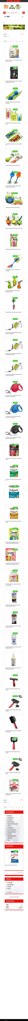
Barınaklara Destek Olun (11, 836)
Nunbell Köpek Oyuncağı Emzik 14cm (13, 249)
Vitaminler (9, 826)
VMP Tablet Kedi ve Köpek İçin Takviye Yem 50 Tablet (13, 585)
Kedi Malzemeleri (10, 817)
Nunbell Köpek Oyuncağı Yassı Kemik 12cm (13, 124)
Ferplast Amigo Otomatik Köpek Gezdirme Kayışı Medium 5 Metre (14, 354)
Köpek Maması (10, 820)
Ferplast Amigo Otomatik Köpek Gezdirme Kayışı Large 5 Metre (14, 333)
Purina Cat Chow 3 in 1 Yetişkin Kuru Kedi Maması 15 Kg (14, 61)
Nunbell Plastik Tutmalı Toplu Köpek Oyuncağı (13, 270)
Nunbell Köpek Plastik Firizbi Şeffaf (12, 207)
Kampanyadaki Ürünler (11, 832)
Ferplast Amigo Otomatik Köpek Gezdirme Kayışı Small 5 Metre (14, 375)
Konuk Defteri (9, 838)
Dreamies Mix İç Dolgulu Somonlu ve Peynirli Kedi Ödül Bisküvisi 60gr (13, 543)
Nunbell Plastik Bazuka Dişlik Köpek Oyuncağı (13, 103)
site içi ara (17, 896)
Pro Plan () (9, 882)
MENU (8, 17)
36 (21, 34)
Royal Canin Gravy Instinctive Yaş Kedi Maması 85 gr (13, 794)
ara (9, 896)
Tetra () (8, 888)
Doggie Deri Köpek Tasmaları (12, 824)
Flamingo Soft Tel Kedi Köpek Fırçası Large (13, 689)
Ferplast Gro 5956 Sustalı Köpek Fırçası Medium (13, 710)
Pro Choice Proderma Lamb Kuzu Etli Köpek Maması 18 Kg (14, 865)
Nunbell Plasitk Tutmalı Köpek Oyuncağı (13, 312)
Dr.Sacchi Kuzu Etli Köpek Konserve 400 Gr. (13, 480)
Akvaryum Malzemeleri (11, 830)
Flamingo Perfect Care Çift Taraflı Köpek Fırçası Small (13, 731)
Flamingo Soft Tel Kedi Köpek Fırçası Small (13, 752)
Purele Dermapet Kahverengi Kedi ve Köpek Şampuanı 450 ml (13, 606)
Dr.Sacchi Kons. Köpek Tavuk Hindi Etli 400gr (13, 522)
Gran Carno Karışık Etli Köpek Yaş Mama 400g (14, 459)
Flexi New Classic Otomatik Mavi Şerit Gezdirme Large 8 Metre (13, 417)
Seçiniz (5, 36)
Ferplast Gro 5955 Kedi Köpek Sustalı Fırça (13, 773)
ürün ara (12, 896)
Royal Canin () (10, 884)
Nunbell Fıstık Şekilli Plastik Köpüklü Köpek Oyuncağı (13, 291)
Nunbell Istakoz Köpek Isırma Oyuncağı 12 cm (14, 144)
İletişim (8, 840)
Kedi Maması (9, 815)
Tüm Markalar (9, 892)
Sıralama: (5, 34)
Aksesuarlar (9, 834)
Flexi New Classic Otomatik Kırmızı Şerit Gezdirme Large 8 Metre (13, 396)
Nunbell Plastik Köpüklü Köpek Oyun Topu (14, 228)
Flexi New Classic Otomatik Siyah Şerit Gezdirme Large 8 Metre (13, 438)
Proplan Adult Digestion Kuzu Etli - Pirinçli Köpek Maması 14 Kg (14, 82)
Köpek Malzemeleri (10, 822)
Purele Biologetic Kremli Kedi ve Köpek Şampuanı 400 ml (13, 647)
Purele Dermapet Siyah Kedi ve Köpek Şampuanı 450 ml (13, 626)
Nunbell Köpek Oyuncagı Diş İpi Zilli (13, 165)
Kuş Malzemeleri (10, 828)
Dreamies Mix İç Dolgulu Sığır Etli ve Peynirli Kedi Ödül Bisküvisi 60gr (13, 564)
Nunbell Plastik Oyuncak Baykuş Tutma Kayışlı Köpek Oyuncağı (13, 186)
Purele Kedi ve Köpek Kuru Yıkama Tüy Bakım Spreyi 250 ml (13, 668)
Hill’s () (9, 886)
